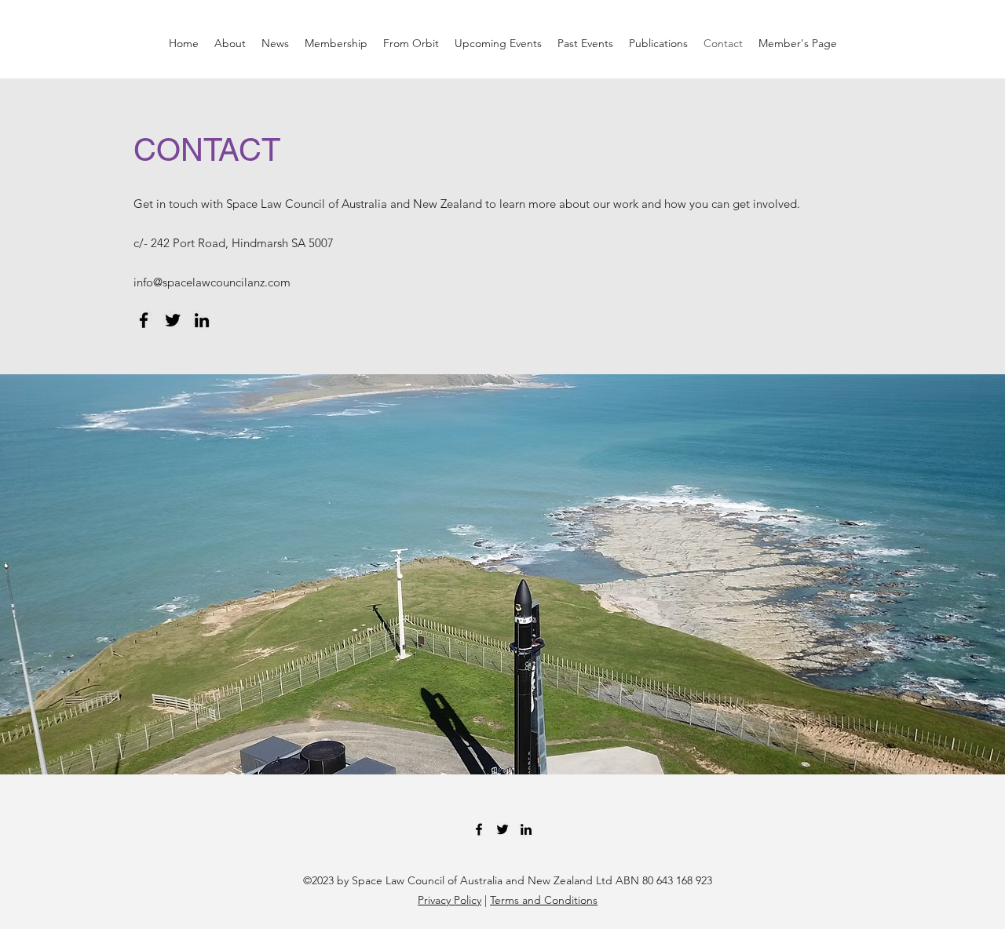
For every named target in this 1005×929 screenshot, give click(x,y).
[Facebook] (143, 320)
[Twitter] (173, 320)
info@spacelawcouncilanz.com (212, 282)
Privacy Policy (449, 900)
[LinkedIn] (202, 320)
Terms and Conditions (544, 900)
